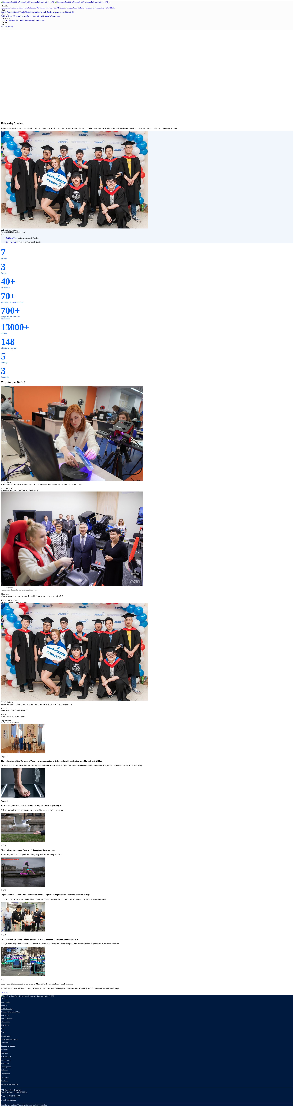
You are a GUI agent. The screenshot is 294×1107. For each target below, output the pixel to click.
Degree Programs (7, 12)
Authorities (17, 8)
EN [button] (3, 24)
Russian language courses (56, 12)
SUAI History (105, 8)
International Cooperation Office (32, 20)
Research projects (20, 16)
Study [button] (4, 10)
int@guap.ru (11, 1100)
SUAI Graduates (94, 8)
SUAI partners (6, 20)
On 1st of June (11, 242)
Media (112, 8)
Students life (69, 12)
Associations (16, 20)
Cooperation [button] (6, 18)
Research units (32, 16)
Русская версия (7, 26)
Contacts (4, 22)
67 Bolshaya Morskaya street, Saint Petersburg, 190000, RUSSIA (14, 1091)
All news (4, 992)
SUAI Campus (67, 8)
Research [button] (5, 14)
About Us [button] (5, 6)
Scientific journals (44, 16)
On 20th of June (11, 238)
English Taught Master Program (25, 12)
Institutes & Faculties (29, 8)
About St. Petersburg (80, 8)
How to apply (42, 12)
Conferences (55, 16)
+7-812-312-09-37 (13, 1096)
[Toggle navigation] (110, 2)
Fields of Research (7, 16)
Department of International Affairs (49, 8)
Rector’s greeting (7, 8)
